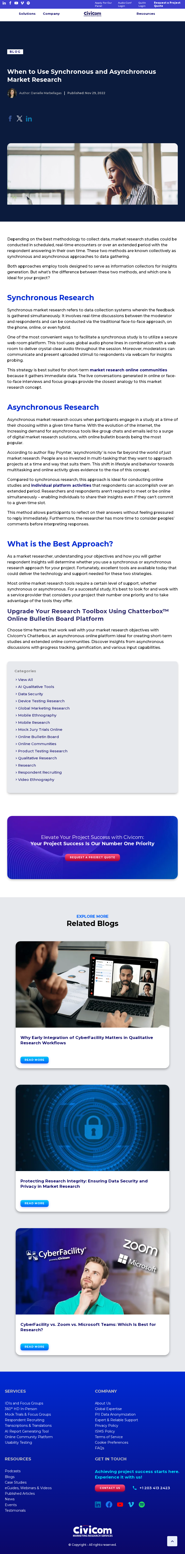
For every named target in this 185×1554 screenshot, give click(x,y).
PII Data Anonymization (115, 1414)
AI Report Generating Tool (27, 1431)
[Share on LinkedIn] (29, 120)
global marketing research (44, 708)
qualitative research (37, 758)
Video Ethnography (36, 779)
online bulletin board (38, 736)
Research (27, 765)
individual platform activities (61, 485)
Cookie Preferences (111, 1442)
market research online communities (128, 370)
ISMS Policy (105, 1431)
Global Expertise (108, 1409)
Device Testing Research (41, 701)
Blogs (9, 1477)
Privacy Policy (106, 1425)
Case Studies (15, 1482)
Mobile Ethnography (37, 715)
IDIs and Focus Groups (24, 1403)
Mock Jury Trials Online (40, 729)
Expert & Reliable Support (116, 1420)
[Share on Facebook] (10, 120)
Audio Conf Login (125, 4)
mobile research (34, 722)
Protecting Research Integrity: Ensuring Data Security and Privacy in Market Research (84, 1184)
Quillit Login (142, 4)
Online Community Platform (29, 1437)
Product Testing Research (42, 751)
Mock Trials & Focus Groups (28, 1414)
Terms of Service (109, 1437)
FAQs (99, 1448)
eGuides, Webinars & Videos (28, 1488)
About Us (103, 1403)
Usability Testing (18, 1442)
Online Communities (37, 743)
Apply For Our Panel (103, 4)
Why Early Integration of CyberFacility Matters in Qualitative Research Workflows (86, 1040)
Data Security (30, 694)
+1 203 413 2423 (154, 1488)
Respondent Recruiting (40, 772)
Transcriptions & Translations (28, 1425)
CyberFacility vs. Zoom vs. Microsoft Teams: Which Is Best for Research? (88, 1327)
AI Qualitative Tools (36, 686)
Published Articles (20, 1493)
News (9, 1499)
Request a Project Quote (167, 4)
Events (11, 1505)
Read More (35, 1059)
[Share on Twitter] (19, 120)
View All (25, 679)
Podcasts (12, 1471)
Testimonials (15, 1510)
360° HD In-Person (21, 1409)
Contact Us (110, 1488)
